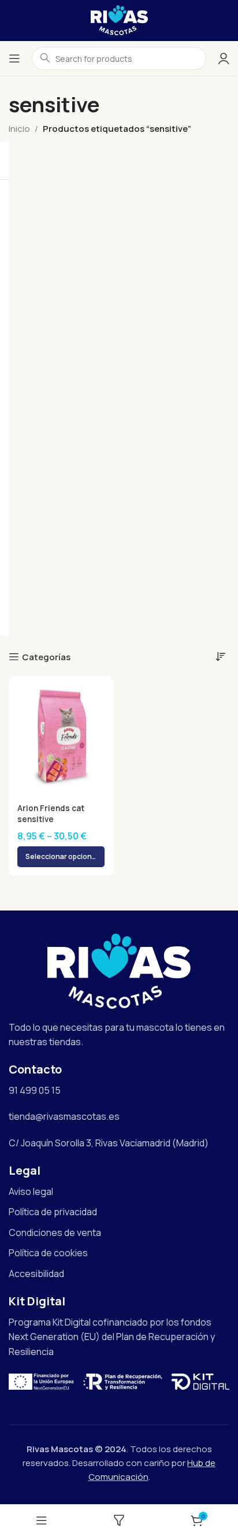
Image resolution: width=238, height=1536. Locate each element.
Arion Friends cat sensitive (50, 813)
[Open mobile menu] (14, 58)
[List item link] (119, 1192)
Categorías (46, 657)
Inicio (19, 129)
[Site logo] (119, 19)
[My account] (223, 58)
